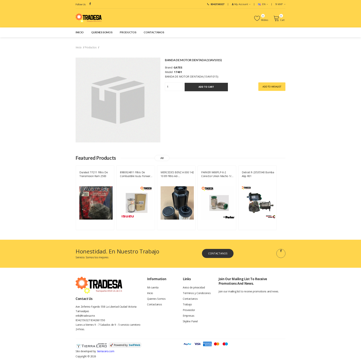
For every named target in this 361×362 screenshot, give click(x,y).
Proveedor (189, 310)
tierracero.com (105, 351)
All (162, 158)
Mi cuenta (153, 287)
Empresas (188, 315)
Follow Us (81, 4)
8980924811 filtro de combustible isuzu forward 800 (136, 174)
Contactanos (154, 32)
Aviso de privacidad (194, 287)
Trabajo (187, 304)
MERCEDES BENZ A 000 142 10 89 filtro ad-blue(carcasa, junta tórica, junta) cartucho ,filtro (177, 174)
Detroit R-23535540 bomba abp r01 (258, 174)
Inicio (80, 32)
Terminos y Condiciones (197, 293)
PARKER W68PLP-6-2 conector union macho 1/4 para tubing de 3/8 (217, 174)
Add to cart (206, 86)
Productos (128, 32)
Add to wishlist (271, 86)
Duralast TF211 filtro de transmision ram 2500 (93, 174)
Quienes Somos (101, 32)
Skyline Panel (190, 321)
